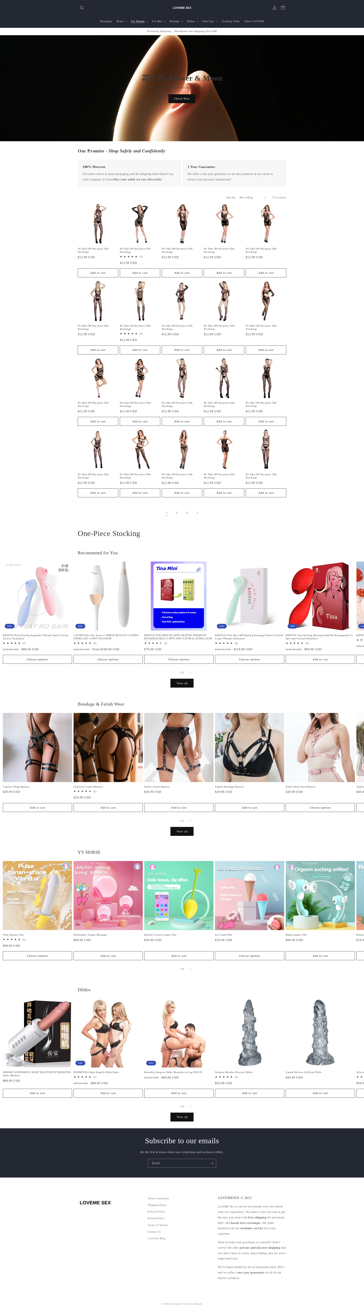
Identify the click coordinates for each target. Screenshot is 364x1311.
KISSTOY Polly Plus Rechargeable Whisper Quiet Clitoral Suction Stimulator (35, 637)
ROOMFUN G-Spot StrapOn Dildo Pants (96, 1072)
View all (182, 683)
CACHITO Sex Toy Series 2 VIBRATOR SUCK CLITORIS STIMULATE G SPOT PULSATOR (106, 637)
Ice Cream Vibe (223, 934)
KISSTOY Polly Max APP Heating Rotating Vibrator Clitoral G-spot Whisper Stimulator (249, 637)
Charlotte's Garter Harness (88, 786)
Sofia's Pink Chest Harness (301, 786)
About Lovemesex (158, 1198)
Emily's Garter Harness (157, 786)
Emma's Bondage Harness (229, 786)
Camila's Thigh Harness (16, 786)
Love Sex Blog (156, 1238)
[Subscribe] (212, 1163)
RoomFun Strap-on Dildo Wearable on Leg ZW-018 (173, 1072)
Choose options (37, 659)
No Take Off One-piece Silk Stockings (93, 250)
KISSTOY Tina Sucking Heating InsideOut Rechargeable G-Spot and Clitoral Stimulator (319, 637)
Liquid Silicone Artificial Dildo (304, 1072)
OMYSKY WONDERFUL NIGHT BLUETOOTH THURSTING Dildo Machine (37, 1074)
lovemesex (176, 1304)
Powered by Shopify (192, 1304)
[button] (82, 8)
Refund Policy (156, 1218)
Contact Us (154, 1231)
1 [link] (167, 512)
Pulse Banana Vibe (13, 934)
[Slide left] (173, 672)
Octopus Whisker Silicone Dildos (234, 1072)
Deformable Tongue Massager (90, 934)
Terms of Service (158, 1225)
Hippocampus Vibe (296, 934)
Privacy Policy (156, 1211)
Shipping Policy (157, 1205)
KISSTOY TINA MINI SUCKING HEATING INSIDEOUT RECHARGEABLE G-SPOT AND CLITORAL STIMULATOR (178, 637)
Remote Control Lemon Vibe (160, 934)
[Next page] (197, 513)
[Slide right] (190, 672)
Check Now (182, 98)
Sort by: (231, 197)
